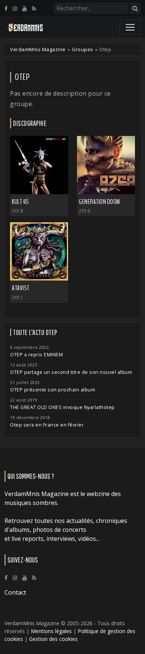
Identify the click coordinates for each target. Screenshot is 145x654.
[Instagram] (15, 8)
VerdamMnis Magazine (38, 49)
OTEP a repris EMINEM (36, 354)
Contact (15, 592)
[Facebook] (5, 8)
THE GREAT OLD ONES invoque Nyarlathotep (62, 407)
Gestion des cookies (53, 638)
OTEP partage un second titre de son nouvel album (71, 372)
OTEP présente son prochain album (52, 390)
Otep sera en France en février (47, 425)
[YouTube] (24, 8)
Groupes (82, 49)
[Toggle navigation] (130, 27)
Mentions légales (51, 631)
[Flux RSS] (34, 8)
